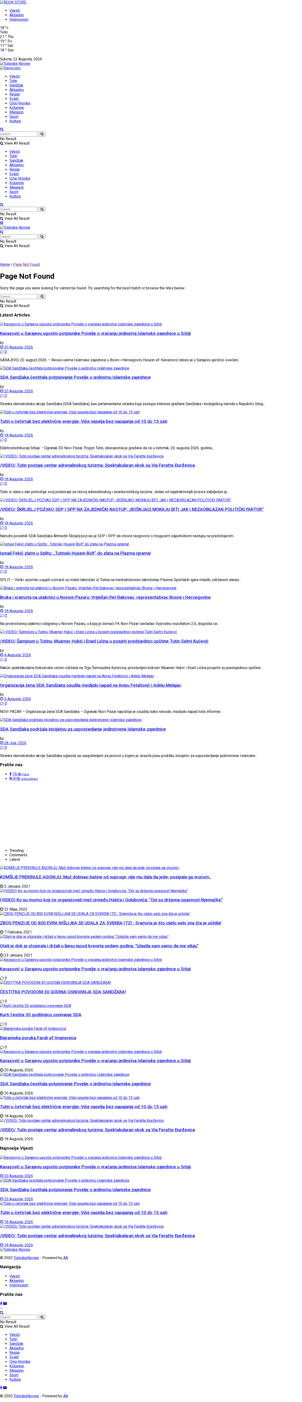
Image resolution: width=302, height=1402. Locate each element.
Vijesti (14, 10)
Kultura (15, 121)
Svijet (14, 98)
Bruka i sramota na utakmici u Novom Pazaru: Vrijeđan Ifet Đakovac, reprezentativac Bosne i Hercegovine (105, 597)
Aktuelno (16, 15)
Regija (14, 94)
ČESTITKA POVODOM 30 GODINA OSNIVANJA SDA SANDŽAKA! (63, 991)
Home (5, 264)
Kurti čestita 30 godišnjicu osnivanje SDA (40, 1014)
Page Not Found (26, 264)
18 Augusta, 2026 (18, 435)
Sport (13, 116)
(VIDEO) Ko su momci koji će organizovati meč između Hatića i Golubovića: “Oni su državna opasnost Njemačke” (111, 900)
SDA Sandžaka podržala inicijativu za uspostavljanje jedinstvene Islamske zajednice (83, 729)
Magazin (16, 112)
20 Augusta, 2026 (18, 347)
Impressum (18, 19)
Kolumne (16, 107)
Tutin (13, 81)
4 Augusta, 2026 (17, 655)
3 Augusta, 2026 (17, 699)
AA (65, 1258)
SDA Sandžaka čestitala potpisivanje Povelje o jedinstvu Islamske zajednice (75, 377)
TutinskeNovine (26, 1258)
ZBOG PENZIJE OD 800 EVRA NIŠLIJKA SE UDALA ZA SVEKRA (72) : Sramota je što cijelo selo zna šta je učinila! (110, 923)
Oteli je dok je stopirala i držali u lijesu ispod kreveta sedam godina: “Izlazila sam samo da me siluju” (99, 946)
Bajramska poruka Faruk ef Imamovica (38, 1037)
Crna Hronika (19, 103)
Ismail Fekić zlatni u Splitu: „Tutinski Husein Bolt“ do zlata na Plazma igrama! (75, 553)
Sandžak (16, 85)
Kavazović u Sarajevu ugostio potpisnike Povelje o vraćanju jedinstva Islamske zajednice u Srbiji (95, 333)
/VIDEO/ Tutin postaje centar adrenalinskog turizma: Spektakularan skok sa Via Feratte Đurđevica (97, 465)
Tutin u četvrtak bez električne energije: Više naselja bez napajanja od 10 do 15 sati (83, 421)
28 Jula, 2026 (14, 743)
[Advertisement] (35, 814)
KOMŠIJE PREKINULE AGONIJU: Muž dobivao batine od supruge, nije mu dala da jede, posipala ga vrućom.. (105, 877)
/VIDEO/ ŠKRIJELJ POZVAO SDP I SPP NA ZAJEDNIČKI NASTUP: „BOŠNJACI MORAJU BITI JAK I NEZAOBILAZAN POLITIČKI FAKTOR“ (132, 509)
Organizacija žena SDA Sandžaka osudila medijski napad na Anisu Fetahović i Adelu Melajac (90, 685)
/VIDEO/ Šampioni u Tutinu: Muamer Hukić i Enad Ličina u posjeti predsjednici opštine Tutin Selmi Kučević (104, 641)
